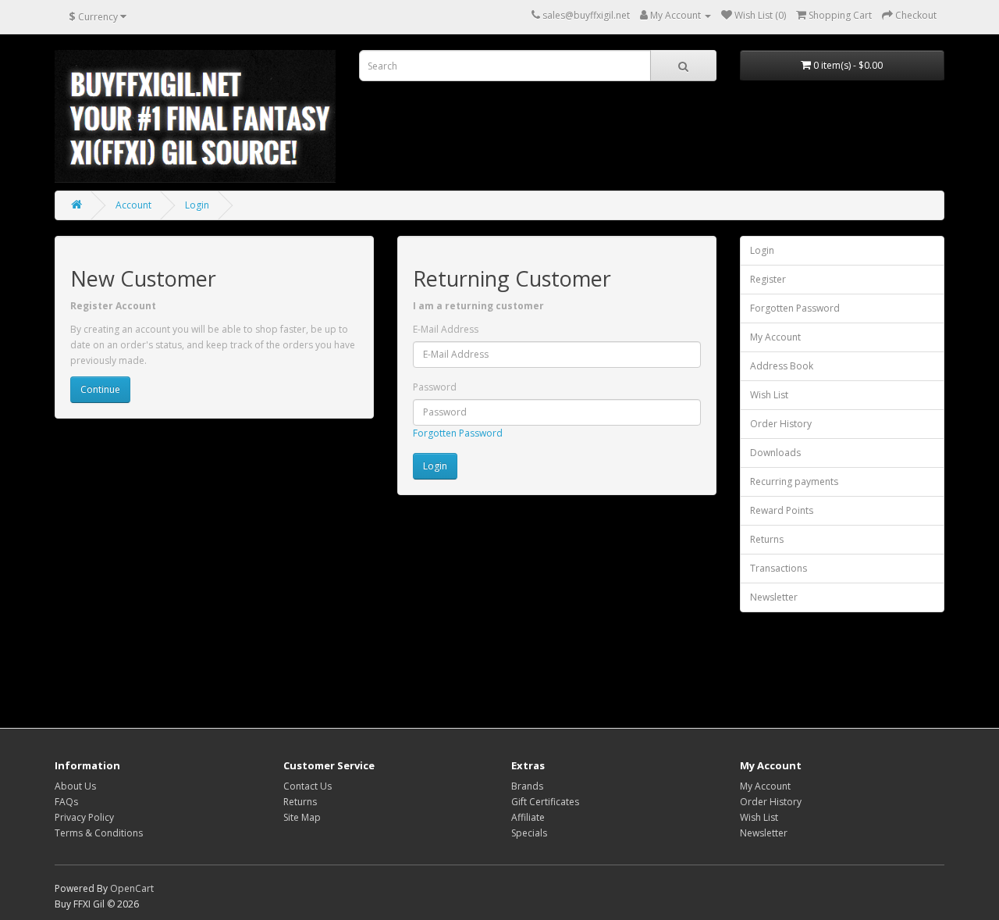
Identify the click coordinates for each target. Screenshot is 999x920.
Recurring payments (794, 481)
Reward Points (781, 510)
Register (768, 279)
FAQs (66, 801)
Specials (529, 833)
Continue (100, 389)
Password (435, 387)
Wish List (769, 394)
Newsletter (774, 597)
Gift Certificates (545, 801)
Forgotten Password (458, 433)
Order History (781, 423)
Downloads (775, 452)
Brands (527, 786)
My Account (775, 337)
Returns (767, 539)
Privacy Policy (84, 817)
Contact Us (307, 786)
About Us (75, 786)
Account (133, 205)
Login (197, 205)
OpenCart (132, 888)
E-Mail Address (445, 329)
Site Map (302, 817)
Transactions (778, 568)
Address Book (781, 366)
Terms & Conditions (99, 833)
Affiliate (528, 817)
